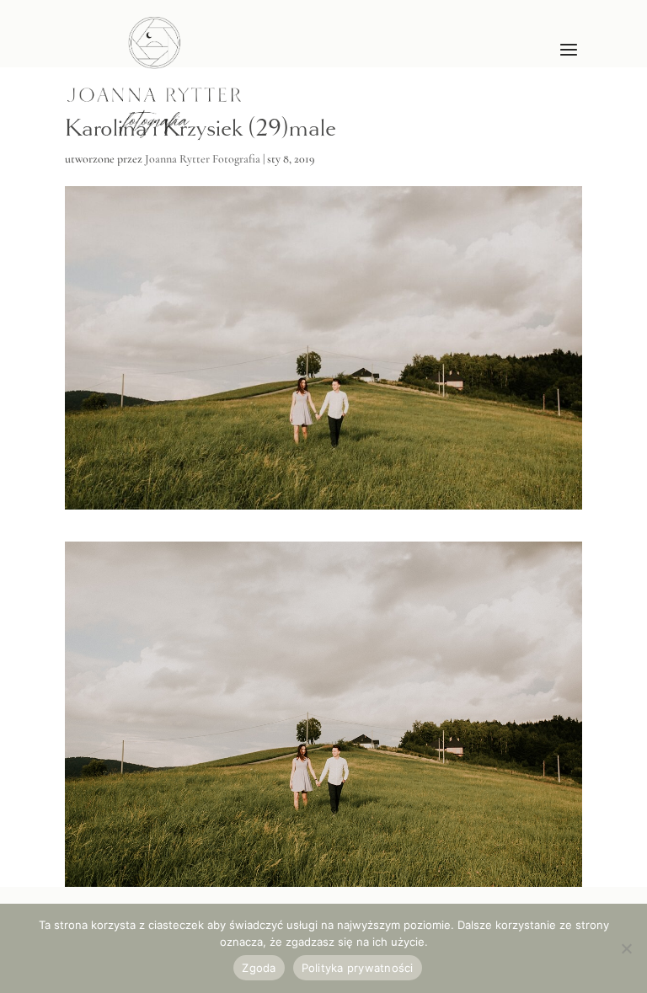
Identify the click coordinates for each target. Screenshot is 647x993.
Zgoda (258, 967)
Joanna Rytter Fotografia (202, 159)
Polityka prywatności (358, 967)
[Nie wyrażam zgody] (626, 948)
